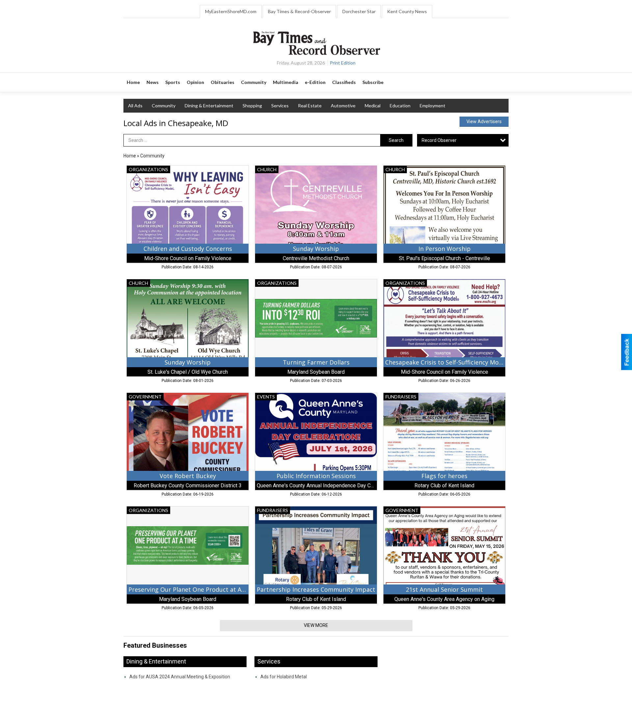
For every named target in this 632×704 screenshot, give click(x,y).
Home (129, 155)
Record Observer (439, 140)
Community (163, 105)
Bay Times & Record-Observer (299, 11)
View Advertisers (484, 121)
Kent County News (407, 11)
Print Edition (343, 63)
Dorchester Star (359, 11)
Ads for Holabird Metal (283, 676)
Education (400, 105)
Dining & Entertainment (209, 105)
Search (396, 140)
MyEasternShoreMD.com (230, 11)
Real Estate (310, 105)
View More (316, 625)
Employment (432, 105)
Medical (373, 105)
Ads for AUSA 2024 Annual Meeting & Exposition (179, 676)
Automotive (343, 105)
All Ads (135, 105)
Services (280, 105)
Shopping (252, 105)
